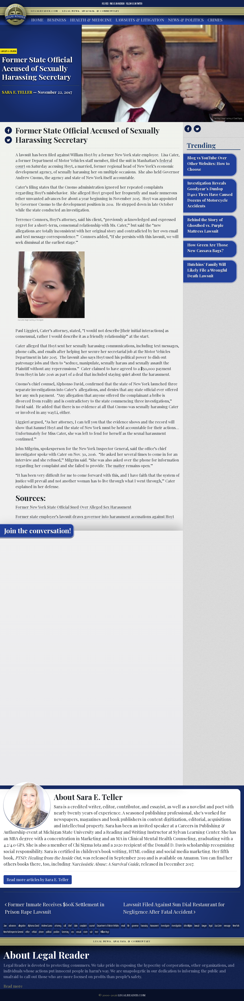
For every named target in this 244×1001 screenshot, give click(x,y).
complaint (83, 926)
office (27, 932)
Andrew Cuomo (46, 926)
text (96, 932)
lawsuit (196, 926)
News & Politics (186, 19)
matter (119, 465)
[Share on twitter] (8, 140)
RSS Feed (105, 3)
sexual (78, 932)
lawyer (204, 926)
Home (37, 19)
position (56, 932)
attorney (58, 926)
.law (5, 926)
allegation (21, 926)
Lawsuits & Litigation (140, 19)
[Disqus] (91, 600)
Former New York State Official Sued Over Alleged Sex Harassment (73, 507)
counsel (92, 926)
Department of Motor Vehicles (108, 926)
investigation (176, 926)
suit (91, 932)
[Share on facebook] (8, 130)
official (34, 932)
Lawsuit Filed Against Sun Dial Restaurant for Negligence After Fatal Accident (174, 908)
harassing (144, 926)
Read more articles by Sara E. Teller (38, 879)
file (128, 926)
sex (72, 932)
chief (70, 926)
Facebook (117, 3)
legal (210, 926)
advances (12, 926)
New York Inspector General (13, 932)
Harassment (154, 926)
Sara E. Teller (17, 92)
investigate (165, 926)
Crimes (215, 19)
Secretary (65, 932)
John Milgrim (188, 926)
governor (135, 926)
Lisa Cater (218, 926)
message (227, 926)
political (48, 932)
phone (41, 932)
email (123, 926)
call (65, 926)
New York (236, 926)
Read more (13, 986)
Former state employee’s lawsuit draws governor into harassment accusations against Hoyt (94, 516)
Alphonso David (33, 926)
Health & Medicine (91, 19)
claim (75, 926)
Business (56, 19)
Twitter (134, 3)
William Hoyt (105, 932)
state (85, 932)
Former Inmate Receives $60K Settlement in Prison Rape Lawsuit (54, 908)
